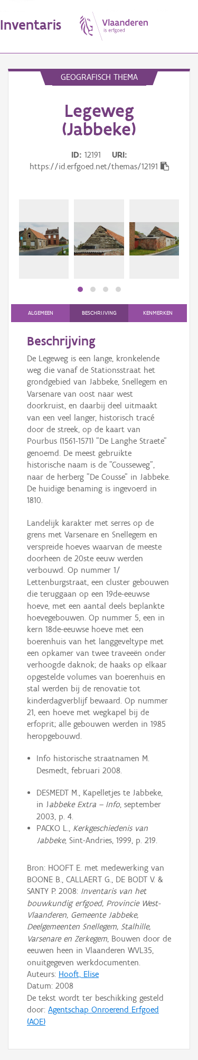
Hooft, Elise (79, 974)
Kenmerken (158, 312)
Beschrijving (99, 312)
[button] (80, 289)
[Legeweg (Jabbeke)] (44, 239)
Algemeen (40, 312)
